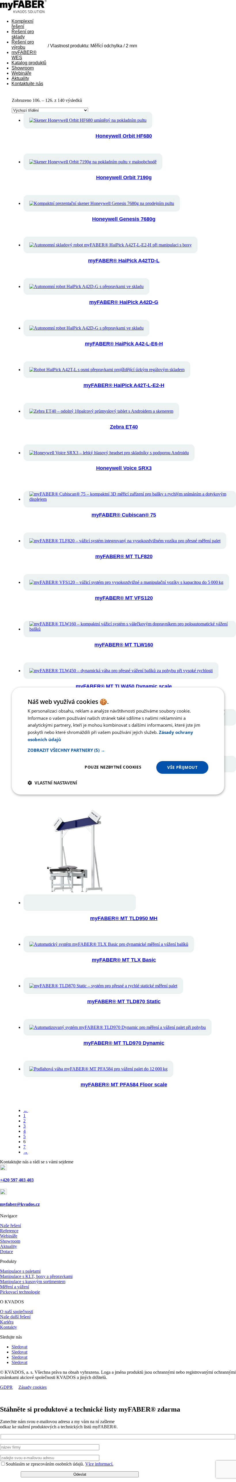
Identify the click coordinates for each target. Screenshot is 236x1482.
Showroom (23, 68)
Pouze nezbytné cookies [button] (113, 767)
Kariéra (7, 1322)
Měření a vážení (14, 1286)
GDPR (6, 1387)
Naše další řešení (15, 1316)
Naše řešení (10, 1225)
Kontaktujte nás (27, 83)
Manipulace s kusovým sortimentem (32, 1281)
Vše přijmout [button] (182, 767)
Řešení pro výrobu (23, 45)
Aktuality (20, 78)
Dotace (6, 1251)
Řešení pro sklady (23, 34)
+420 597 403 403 (17, 1180)
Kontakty (8, 1327)
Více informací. (99, 1464)
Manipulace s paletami (20, 1271)
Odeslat (79, 1474)
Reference (9, 1230)
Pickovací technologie (20, 1291)
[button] (118, 750)
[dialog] (118, 741)
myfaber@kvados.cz (20, 1204)
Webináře (21, 73)
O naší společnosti (16, 1311)
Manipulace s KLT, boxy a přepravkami (36, 1276)
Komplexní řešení (22, 24)
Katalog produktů (29, 62)
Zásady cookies (32, 1387)
